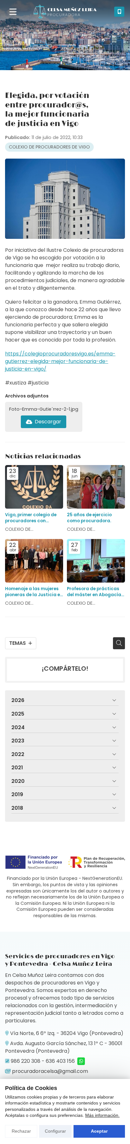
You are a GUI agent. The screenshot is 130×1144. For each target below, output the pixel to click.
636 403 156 (60, 1061)
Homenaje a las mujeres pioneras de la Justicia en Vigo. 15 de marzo (34, 592)
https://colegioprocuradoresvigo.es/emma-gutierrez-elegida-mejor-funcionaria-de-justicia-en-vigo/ (60, 361)
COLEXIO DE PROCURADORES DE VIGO (49, 147)
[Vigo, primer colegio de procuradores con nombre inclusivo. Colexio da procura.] (34, 487)
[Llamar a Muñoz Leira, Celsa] (119, 12)
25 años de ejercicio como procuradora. (89, 518)
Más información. (102, 1115)
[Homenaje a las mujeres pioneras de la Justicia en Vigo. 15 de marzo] (34, 561)
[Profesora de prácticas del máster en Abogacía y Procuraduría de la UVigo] (96, 561)
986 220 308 (25, 1061)
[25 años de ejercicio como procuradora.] (96, 487)
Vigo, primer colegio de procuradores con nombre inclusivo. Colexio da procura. (33, 518)
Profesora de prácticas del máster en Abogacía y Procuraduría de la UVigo (96, 592)
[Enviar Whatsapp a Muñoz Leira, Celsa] (81, 1061)
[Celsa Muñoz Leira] (65, 12)
